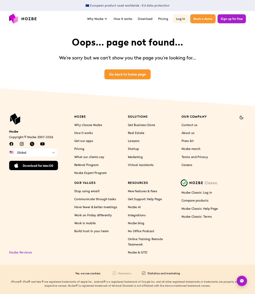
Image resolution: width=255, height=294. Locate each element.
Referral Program (86, 165)
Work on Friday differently (93, 215)
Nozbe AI (134, 207)
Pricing (163, 18)
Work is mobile (85, 223)
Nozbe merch (191, 148)
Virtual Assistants (141, 165)
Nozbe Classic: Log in (196, 192)
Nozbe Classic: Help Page (199, 208)
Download (145, 18)
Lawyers (133, 141)
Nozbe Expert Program (90, 173)
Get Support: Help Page (145, 199)
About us (188, 133)
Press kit (187, 141)
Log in (180, 18)
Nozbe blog (136, 223)
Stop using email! (87, 191)
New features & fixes (142, 191)
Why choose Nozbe (88, 125)
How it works (123, 18)
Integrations (137, 215)
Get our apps (83, 141)
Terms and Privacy (194, 156)
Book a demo (202, 18)
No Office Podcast (141, 231)
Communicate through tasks (95, 199)
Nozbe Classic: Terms (196, 216)
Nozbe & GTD (137, 252)
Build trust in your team (91, 231)
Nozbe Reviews (20, 252)
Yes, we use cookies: (88, 273)
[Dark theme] (241, 117)
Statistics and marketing (163, 273)
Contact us (189, 125)
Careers (186, 165)
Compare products (194, 200)
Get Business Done (141, 125)
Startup (133, 148)
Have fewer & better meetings (95, 207)
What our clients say (89, 156)
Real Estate (136, 133)
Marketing (135, 156)
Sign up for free (232, 18)
